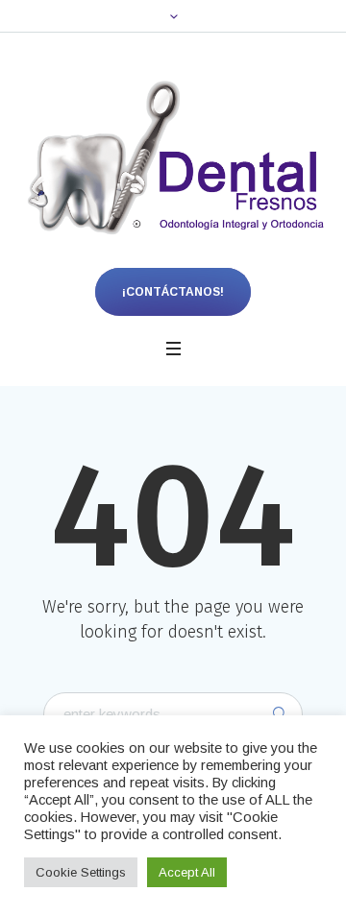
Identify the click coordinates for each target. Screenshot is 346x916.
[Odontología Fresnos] (173, 160)
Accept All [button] (187, 872)
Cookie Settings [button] (81, 872)
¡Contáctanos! (173, 292)
